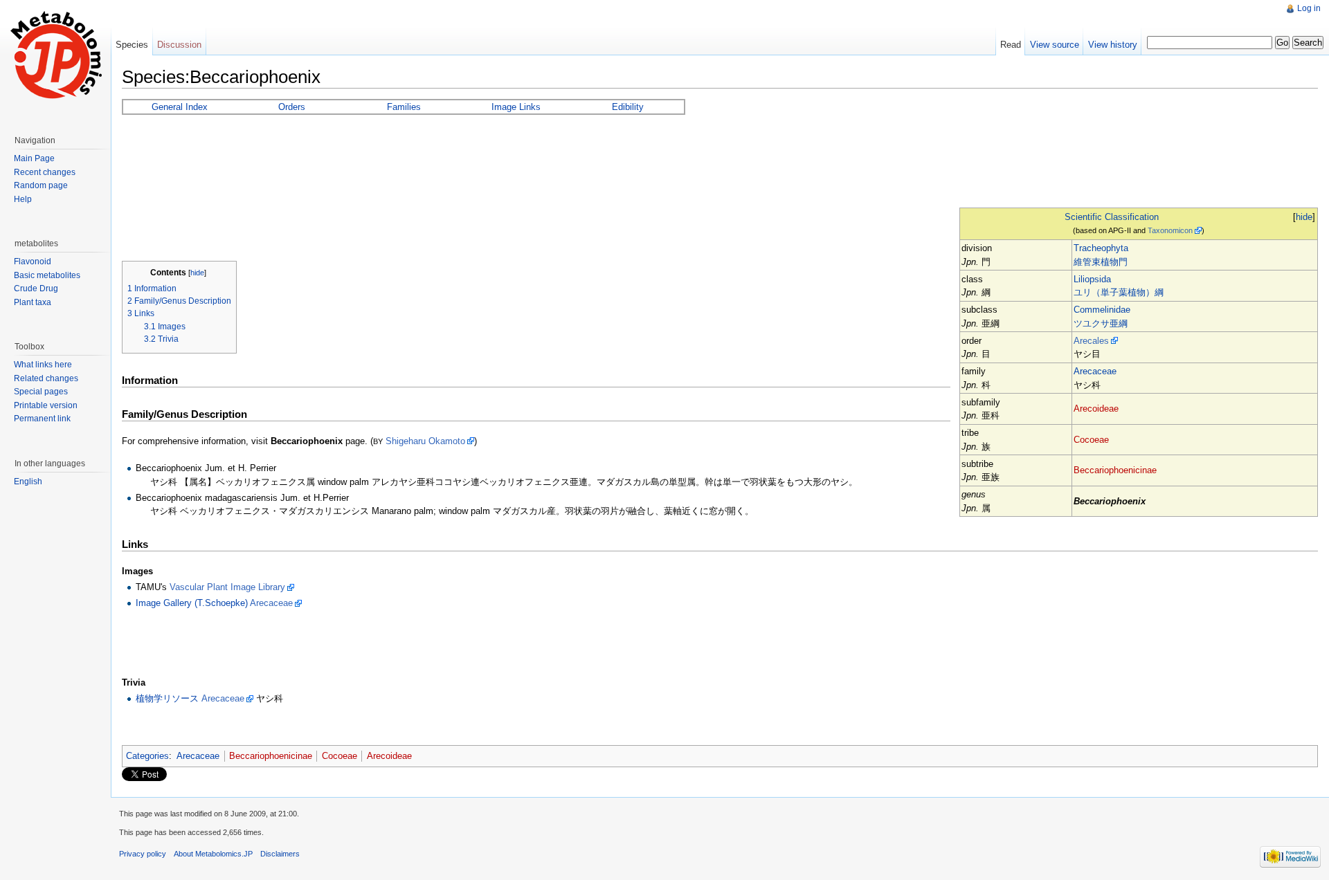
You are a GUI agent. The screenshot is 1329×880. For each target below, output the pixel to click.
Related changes (46, 378)
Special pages (41, 391)
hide (1304, 217)
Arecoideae (1096, 408)
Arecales (1091, 341)
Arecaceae (1095, 371)
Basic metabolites (47, 275)
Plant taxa (32, 302)
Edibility (628, 107)
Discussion (179, 44)
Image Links (516, 107)
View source (1054, 44)
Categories (147, 756)
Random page (41, 185)
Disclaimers (280, 854)
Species (132, 44)
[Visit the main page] (55, 55)
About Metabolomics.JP (213, 854)
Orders (291, 107)
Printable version (46, 405)
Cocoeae (1091, 439)
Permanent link (42, 418)
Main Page (34, 158)
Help (23, 199)
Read (1010, 44)
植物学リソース (167, 698)
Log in (1309, 8)
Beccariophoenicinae (1115, 470)
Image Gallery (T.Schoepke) (192, 603)
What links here (43, 364)
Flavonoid (32, 261)
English (28, 481)
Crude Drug (36, 288)
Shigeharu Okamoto (425, 441)
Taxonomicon (1170, 230)
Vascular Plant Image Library (227, 587)
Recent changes (44, 172)
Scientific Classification (1112, 217)
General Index (180, 107)
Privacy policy (142, 854)
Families (404, 107)
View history (1112, 44)
